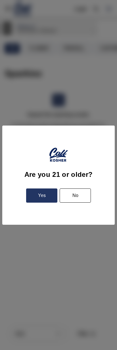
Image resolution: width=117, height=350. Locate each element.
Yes (42, 195)
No (75, 195)
